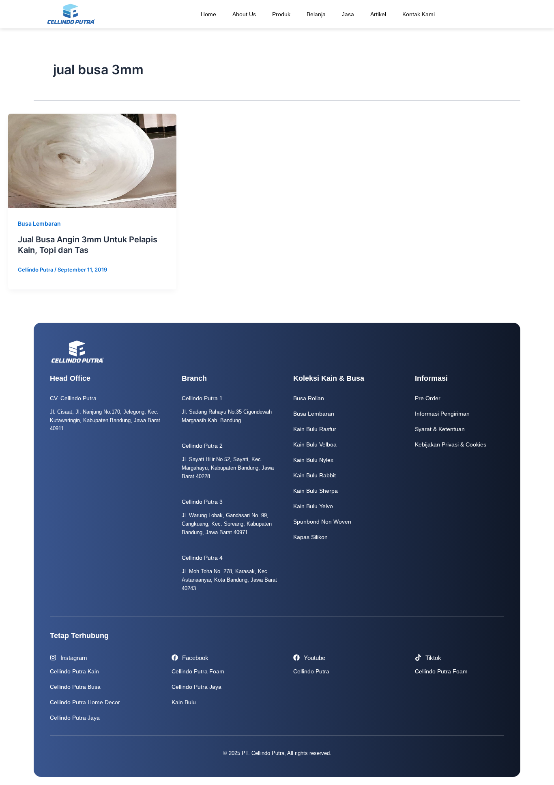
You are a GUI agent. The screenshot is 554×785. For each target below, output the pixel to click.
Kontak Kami (418, 14)
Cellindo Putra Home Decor (85, 702)
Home (208, 14)
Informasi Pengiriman (442, 413)
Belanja (316, 14)
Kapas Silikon (310, 537)
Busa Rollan (308, 398)
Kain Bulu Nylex (313, 460)
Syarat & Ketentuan (440, 429)
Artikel (378, 14)
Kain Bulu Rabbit (314, 475)
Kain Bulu (184, 702)
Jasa (348, 14)
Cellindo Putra (311, 671)
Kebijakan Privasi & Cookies (450, 444)
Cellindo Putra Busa (75, 687)
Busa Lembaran (39, 223)
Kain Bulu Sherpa (315, 490)
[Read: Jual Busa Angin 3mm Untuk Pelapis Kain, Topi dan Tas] (92, 160)
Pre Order (427, 398)
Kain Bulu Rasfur (314, 429)
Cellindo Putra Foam (198, 671)
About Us (244, 14)
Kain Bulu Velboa (315, 444)
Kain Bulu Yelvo (313, 506)
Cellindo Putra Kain (74, 671)
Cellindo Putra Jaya (75, 717)
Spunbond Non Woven (322, 521)
